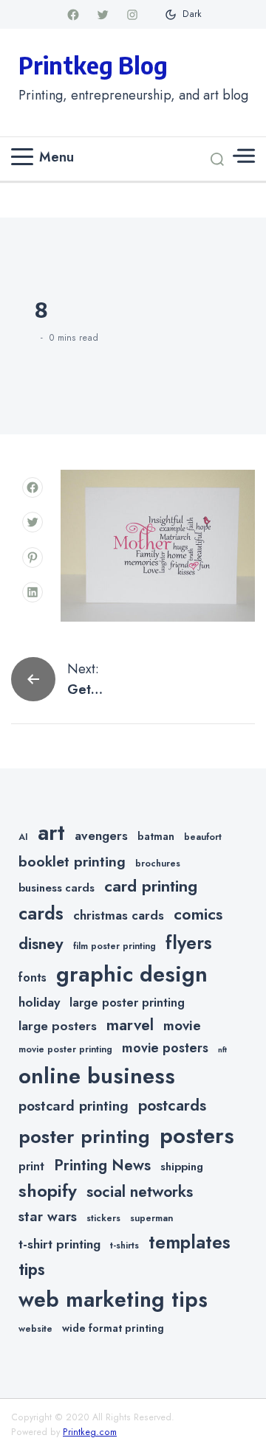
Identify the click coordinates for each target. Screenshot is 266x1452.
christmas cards (118, 915)
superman (151, 1218)
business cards (56, 888)
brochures (157, 863)
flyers (189, 942)
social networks (139, 1192)
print (31, 1166)
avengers (101, 835)
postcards (172, 1105)
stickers (103, 1218)
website (35, 1328)
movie (182, 1025)
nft (222, 1049)
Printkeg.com (90, 1432)
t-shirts (124, 1245)
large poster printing (127, 1002)
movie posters (165, 1047)
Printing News (102, 1165)
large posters (57, 1026)
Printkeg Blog (93, 65)
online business (96, 1075)
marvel (130, 1025)
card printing (150, 885)
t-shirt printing (59, 1244)
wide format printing (113, 1328)
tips (31, 1269)
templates (190, 1242)
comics (198, 914)
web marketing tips (113, 1300)
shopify (47, 1190)
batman (155, 836)
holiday (39, 1002)
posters (197, 1135)
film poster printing (114, 946)
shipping (181, 1167)
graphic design (132, 974)
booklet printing (72, 861)
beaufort (203, 837)
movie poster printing (65, 1049)
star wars (47, 1216)
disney (41, 943)
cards (41, 913)
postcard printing (73, 1106)
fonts (32, 977)
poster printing (84, 1136)
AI (23, 837)
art (51, 832)
